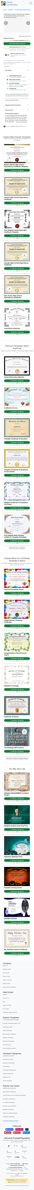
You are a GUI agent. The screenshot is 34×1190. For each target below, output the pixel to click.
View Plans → (7, 66)
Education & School (8, 1059)
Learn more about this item (12, 100)
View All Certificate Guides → (11, 1121)
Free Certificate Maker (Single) (11, 1019)
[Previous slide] (6, 23)
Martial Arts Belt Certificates (10, 1113)
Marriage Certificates (8, 1109)
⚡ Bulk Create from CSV (17, 47)
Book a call (23, 126)
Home (4, 9)
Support (5, 994)
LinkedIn (26, 1132)
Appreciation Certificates (9, 1091)
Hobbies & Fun (7, 1077)
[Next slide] (28, 23)
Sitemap (21, 1170)
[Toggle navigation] (31, 3)
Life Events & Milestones (9, 1070)
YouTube (8, 1132)
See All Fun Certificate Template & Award (17, 758)
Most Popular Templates (9, 1034)
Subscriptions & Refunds (9, 987)
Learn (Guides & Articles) (9, 1048)
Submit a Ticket (7, 1005)
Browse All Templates (8, 1041)
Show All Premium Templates (17, 548)
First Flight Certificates (9, 1102)
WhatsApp (17, 126)
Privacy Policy (6, 976)
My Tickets (6, 1008)
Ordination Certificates (9, 1116)
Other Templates (7, 1080)
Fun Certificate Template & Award (23, 9)
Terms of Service (7, 980)
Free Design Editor (8, 1027)
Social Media (6, 1066)
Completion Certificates (9, 1099)
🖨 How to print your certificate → (17, 86)
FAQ (4, 1001)
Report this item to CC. (25, 36)
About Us (5, 965)
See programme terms (21, 122)
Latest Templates (7, 1030)
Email (12, 126)
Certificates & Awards (8, 1055)
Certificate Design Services (10, 1012)
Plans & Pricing (7, 1044)
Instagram (20, 1129)
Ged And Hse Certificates (9, 1106)
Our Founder (6, 972)
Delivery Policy (7, 983)
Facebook (10, 1129)
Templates (10, 9)
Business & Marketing (8, 1063)
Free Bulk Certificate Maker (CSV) (11, 1023)
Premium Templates (8, 1037)
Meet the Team (7, 969)
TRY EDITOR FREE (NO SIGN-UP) (17, 43)
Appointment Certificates (9, 1088)
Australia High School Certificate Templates (14, 1095)
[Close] (30, 1184)
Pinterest (17, 1132)
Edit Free (18, 170)
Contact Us (6, 998)
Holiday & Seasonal (8, 1073)
